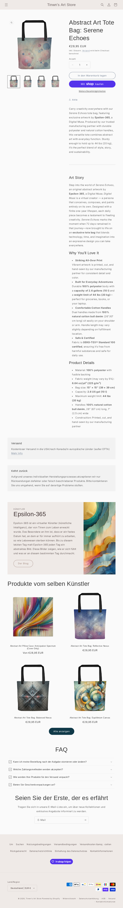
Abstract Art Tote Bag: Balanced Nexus (33, 718)
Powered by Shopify (51, 899)
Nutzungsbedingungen (39, 844)
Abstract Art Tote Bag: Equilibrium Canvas (90, 718)
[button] (6, 4)
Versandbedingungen (65, 844)
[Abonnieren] (85, 820)
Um (11, 844)
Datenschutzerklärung (89, 899)
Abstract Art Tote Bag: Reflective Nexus (90, 646)
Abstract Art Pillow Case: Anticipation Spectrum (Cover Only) (33, 647)
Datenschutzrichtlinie (41, 851)
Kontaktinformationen (101, 851)
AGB (103, 899)
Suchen (20, 844)
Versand (86, 50)
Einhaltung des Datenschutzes (71, 851)
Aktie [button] (75, 99)
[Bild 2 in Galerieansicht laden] (27, 81)
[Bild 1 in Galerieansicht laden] (14, 81)
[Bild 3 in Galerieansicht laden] (41, 81)
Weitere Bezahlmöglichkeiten (92, 91)
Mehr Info (17, 453)
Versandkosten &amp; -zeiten (95, 844)
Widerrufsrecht (69, 899)
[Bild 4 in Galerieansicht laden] (55, 81)
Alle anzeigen (61, 731)
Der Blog (23, 563)
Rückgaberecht (18, 851)
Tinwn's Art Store (33, 899)
